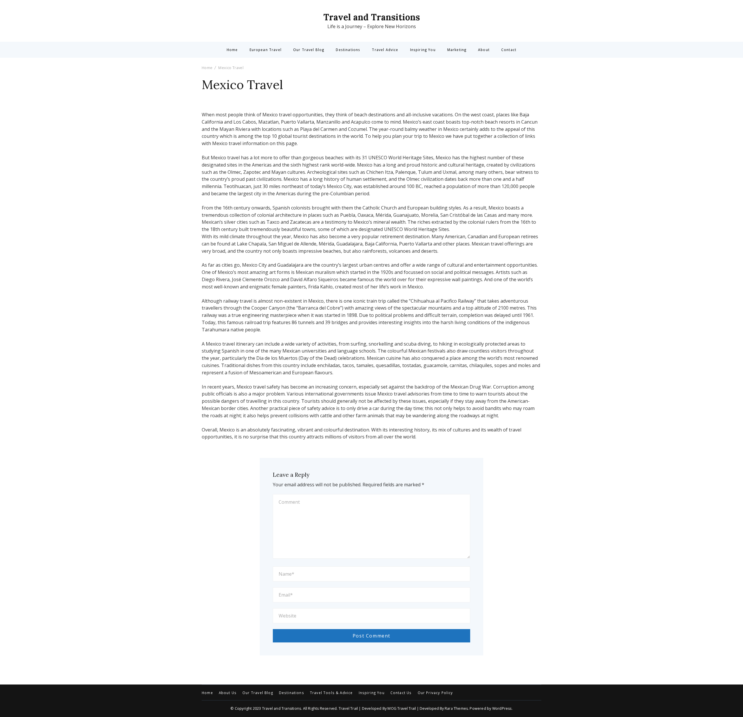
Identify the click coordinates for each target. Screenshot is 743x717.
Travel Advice (385, 50)
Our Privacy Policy (435, 693)
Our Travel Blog (308, 50)
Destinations (348, 50)
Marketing (456, 50)
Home (232, 50)
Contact (508, 50)
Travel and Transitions (371, 17)
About (484, 50)
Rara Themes (456, 708)
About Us (228, 693)
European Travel (266, 50)
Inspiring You (423, 50)
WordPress (502, 708)
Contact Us (401, 693)
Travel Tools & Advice (331, 693)
